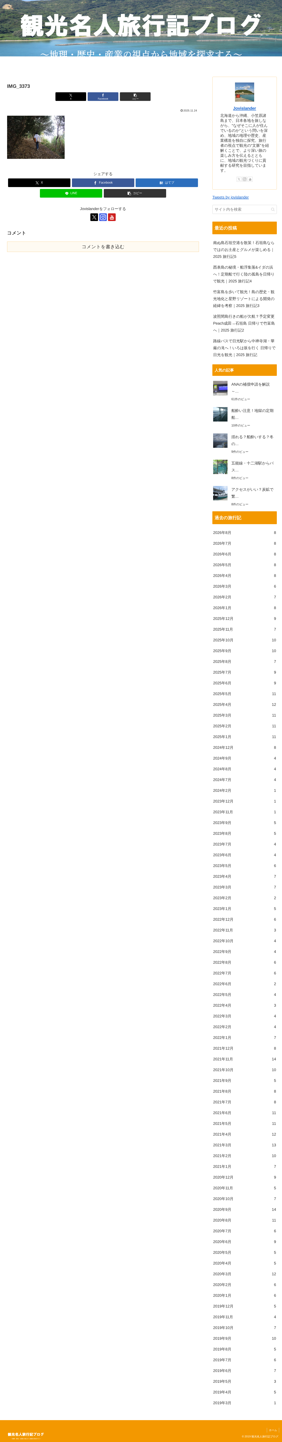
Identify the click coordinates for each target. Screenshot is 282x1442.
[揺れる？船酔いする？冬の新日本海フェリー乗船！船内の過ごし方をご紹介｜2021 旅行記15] (220, 440)
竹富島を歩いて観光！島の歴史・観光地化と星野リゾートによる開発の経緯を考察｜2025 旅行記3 (244, 299)
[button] (135, 96)
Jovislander (244, 108)
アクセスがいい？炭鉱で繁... (252, 492)
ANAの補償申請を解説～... (250, 387)
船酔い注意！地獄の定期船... (252, 414)
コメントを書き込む (103, 246)
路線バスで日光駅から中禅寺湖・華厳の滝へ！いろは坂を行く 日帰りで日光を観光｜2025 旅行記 (244, 348)
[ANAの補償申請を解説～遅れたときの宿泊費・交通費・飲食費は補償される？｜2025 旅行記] (220, 388)
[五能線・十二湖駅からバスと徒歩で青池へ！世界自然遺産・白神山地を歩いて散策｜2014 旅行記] (220, 467)
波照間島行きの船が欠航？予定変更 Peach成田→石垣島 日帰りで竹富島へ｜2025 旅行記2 (244, 323)
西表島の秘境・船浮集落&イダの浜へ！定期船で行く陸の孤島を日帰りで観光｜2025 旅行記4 (244, 274)
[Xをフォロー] (94, 217)
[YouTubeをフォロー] (112, 217)
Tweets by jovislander (230, 197)
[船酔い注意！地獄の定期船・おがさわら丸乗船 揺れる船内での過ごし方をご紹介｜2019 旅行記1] (220, 414)
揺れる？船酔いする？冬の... (252, 440)
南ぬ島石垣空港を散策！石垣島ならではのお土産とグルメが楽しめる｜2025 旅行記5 (244, 250)
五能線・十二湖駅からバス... (252, 466)
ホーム (273, 1430)
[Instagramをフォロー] (103, 217)
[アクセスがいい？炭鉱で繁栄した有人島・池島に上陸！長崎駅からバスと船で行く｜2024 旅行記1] (220, 493)
